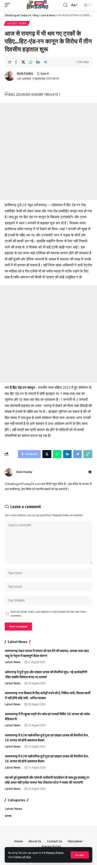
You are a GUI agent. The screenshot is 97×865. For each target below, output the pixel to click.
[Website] (90, 472)
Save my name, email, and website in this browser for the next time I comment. (48, 613)
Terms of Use (22, 856)
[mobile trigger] (9, 5)
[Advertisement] (48, 151)
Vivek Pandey (25, 73)
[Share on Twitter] (23, 62)
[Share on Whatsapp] (30, 62)
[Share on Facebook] (16, 62)
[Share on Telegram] (45, 62)
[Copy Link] (87, 454)
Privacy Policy (55, 852)
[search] (65, 5)
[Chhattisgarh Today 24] (37, 5)
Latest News (17, 23)
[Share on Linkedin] (38, 62)
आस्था (8, 816)
